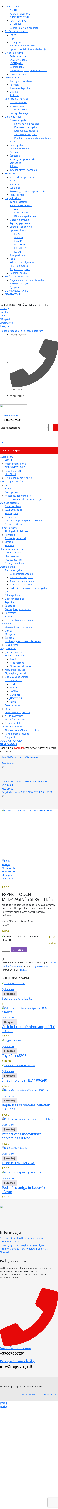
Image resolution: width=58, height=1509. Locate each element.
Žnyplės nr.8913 (14, 1055)
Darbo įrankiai (18, 757)
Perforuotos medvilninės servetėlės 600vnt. (21, 1136)
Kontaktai (15, 1238)
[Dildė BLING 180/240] (14, 1147)
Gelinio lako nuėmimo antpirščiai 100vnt (28, 1028)
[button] (9, 993)
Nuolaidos (5, 1252)
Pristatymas (25, 1248)
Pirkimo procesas (10, 1241)
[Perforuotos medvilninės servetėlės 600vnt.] (27, 1118)
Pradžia (6, 757)
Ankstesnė (8, 763)
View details (8, 878)
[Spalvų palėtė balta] (13, 983)
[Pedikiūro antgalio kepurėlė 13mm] (22, 1172)
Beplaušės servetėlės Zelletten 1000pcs (26, 1107)
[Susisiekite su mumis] (29, 1317)
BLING (23, 969)
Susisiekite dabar (10, 415)
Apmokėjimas (40, 1248)
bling (34, 966)
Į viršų (3, 1403)
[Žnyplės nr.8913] (11, 1040)
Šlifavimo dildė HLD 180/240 (24, 1080)
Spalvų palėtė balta (17, 998)
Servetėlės (32, 757)
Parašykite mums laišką (17, 1361)
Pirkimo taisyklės (9, 1248)
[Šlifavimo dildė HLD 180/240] (18, 1065)
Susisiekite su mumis (15, 1348)
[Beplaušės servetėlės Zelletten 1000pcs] (25, 1089)
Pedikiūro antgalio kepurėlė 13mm (24, 1189)
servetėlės (42, 966)
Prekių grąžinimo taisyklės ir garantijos (22, 1245)
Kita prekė (7, 788)
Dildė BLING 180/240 (18, 1162)
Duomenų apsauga (32, 1238)
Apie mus (5, 1238)
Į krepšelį (18, 949)
